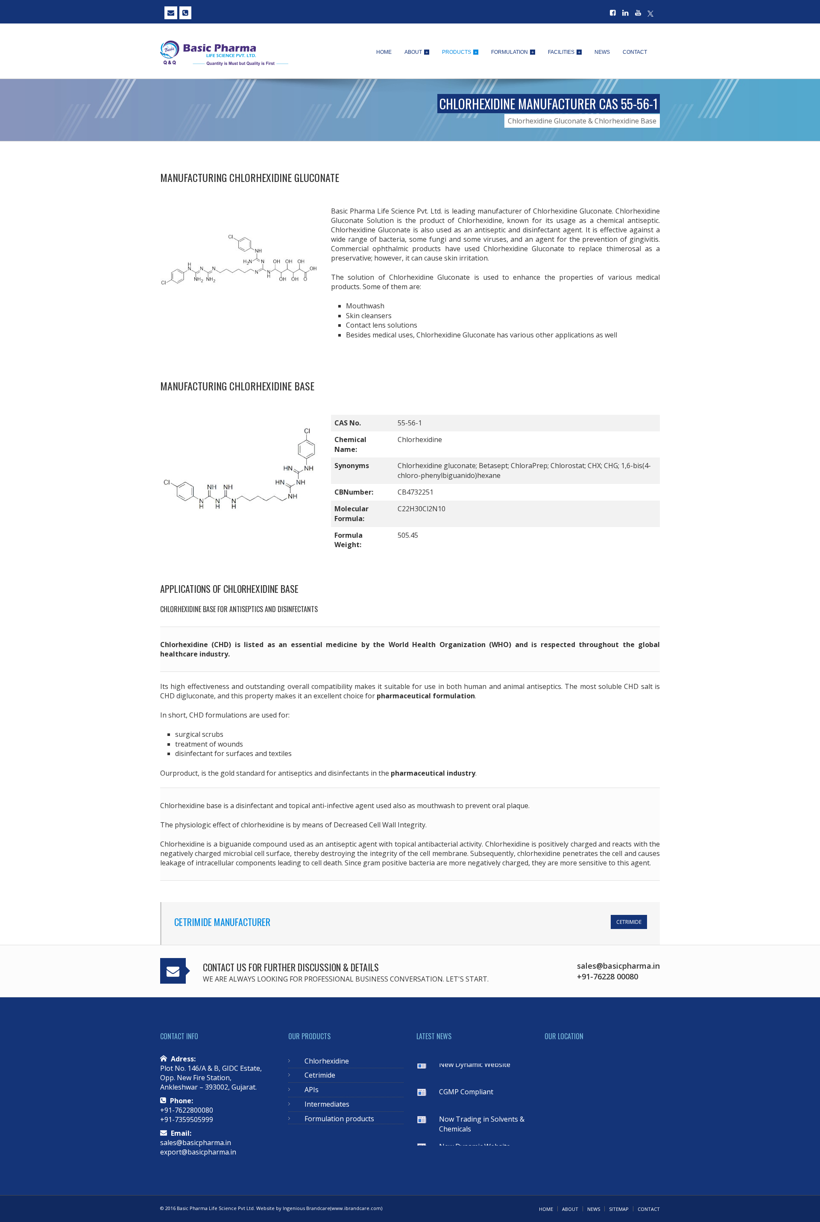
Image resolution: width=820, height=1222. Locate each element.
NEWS (593, 1209)
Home (384, 52)
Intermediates (327, 1104)
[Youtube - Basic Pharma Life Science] (638, 13)
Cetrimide (628, 922)
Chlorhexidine (327, 1061)
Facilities (564, 52)
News (602, 52)
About (416, 52)
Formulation (512, 52)
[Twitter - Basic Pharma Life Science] (650, 13)
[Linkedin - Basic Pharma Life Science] (625, 13)
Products (459, 52)
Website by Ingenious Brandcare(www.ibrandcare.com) (319, 1208)
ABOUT (570, 1209)
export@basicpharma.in (198, 1152)
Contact (635, 52)
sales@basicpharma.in (195, 1142)
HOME (546, 1209)
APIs (312, 1089)
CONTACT (649, 1209)
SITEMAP (619, 1209)
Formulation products (339, 1118)
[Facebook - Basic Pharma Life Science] (613, 13)
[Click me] (170, 12)
